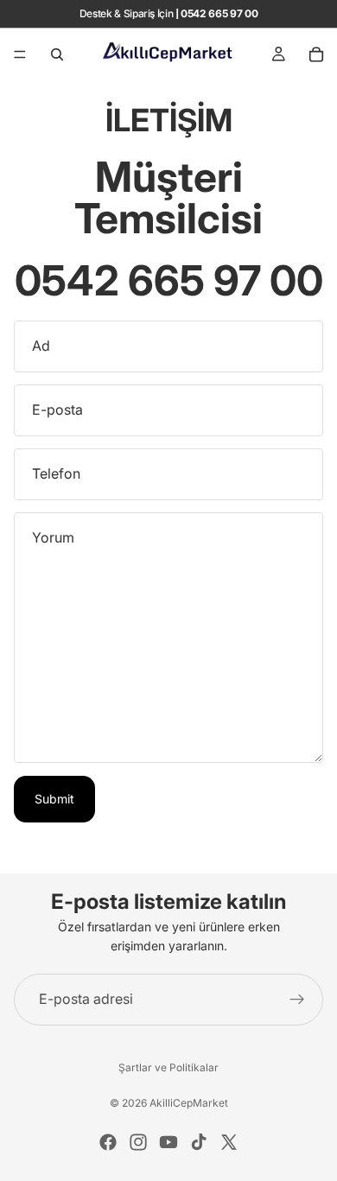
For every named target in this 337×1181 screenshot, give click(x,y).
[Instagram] (138, 1142)
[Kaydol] (297, 999)
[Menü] (20, 54)
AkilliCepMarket (188, 1102)
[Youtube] (168, 1142)
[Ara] (57, 54)
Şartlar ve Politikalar (168, 1067)
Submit (54, 798)
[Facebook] (108, 1142)
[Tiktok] (198, 1142)
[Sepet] (316, 54)
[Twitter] (229, 1142)
